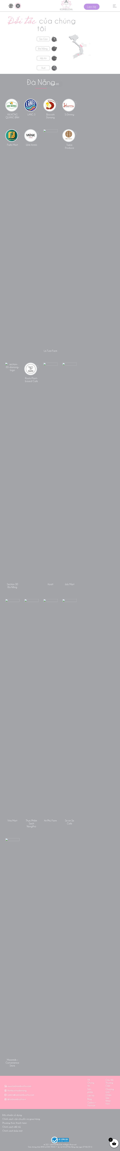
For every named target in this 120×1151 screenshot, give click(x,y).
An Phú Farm (50, 820)
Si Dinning (69, 114)
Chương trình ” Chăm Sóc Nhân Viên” (110, 1096)
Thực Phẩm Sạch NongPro (31, 823)
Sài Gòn (43, 39)
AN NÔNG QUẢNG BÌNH (12, 116)
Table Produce (69, 146)
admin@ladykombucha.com (20, 1094)
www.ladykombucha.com (19, 1085)
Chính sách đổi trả (11, 1126)
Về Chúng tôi (90, 1082)
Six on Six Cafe (69, 822)
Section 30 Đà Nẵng (12, 585)
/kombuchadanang (16, 1090)
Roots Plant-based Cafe (31, 379)
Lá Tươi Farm (50, 350)
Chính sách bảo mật (12, 1130)
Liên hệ (90, 1095)
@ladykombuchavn (16, 1099)
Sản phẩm (90, 1090)
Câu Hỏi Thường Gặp (109, 1082)
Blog (89, 1098)
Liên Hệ (91, 7)
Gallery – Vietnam (91, 1104)
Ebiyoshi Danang (50, 116)
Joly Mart (69, 584)
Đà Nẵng (43, 48)
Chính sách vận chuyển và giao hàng (21, 1118)
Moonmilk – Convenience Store (12, 1062)
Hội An (43, 58)
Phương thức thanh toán (14, 1122)
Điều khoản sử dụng (12, 1115)
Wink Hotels (31, 144)
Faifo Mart (12, 144)
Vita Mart (12, 820)
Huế (43, 67)
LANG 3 (31, 114)
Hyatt (50, 584)
